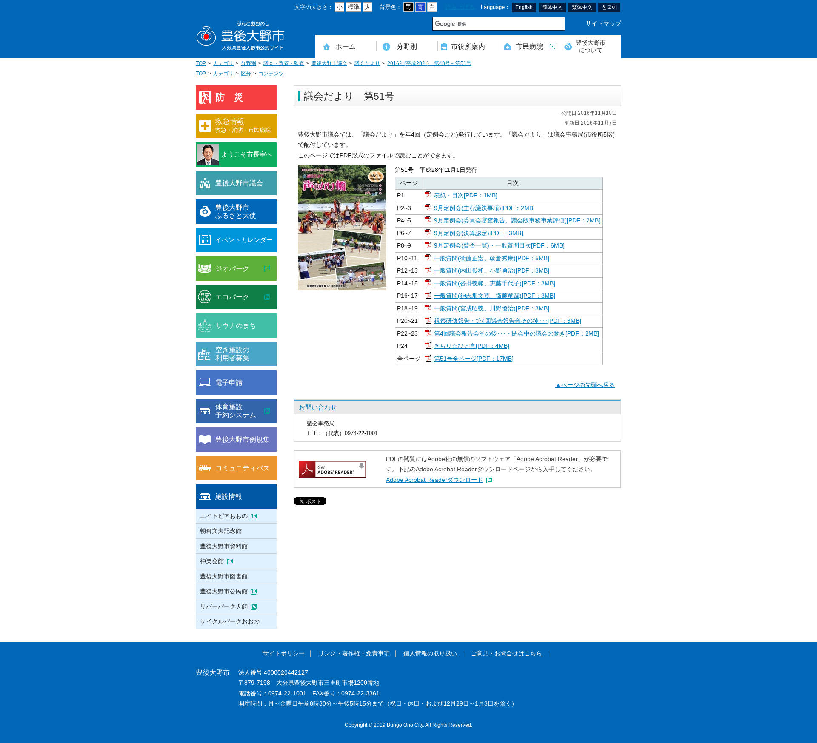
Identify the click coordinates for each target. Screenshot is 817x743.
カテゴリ (223, 63)
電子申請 (229, 382)
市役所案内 (468, 46)
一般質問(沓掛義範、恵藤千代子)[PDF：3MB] (494, 283)
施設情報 (228, 496)
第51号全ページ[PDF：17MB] (474, 359)
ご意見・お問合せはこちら (506, 653)
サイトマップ (603, 23)
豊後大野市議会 (329, 63)
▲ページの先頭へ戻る (585, 385)
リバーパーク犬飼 (224, 606)
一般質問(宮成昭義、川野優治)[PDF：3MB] (491, 308)
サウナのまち (235, 325)
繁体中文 (582, 7)
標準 (354, 7)
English (524, 7)
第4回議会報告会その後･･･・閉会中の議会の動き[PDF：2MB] (516, 333)
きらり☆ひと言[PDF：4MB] (471, 346)
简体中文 (552, 7)
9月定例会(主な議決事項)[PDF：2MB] (484, 208)
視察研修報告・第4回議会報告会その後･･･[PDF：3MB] (507, 321)
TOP (201, 63)
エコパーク (232, 297)
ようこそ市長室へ (246, 154)
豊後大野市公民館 (224, 591)
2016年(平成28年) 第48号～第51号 (429, 63)
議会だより (367, 63)
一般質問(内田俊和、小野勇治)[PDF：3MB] (491, 271)
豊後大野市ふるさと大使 (235, 211)
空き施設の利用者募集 (232, 354)
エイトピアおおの (224, 515)
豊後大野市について (591, 46)
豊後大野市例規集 (242, 439)
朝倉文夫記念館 (221, 530)
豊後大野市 (240, 36)
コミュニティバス (242, 468)
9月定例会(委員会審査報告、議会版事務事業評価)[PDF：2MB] (517, 220)
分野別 (407, 46)
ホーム (345, 46)
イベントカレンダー (244, 239)
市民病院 (529, 46)
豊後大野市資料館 (224, 546)
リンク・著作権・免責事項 (354, 653)
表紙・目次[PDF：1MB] (465, 195)
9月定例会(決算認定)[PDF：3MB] (478, 233)
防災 (234, 97)
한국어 (609, 7)
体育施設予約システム (235, 411)
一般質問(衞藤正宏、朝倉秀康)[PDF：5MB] (491, 258)
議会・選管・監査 (283, 63)
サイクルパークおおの (230, 621)
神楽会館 (212, 561)
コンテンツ (271, 74)
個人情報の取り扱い (430, 653)
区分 (246, 74)
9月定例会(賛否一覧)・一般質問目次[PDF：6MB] (499, 245)
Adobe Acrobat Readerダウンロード (434, 480)
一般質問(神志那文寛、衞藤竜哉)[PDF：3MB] (494, 296)
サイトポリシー (284, 653)
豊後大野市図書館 (224, 576)
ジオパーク (232, 268)
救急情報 (243, 125)
